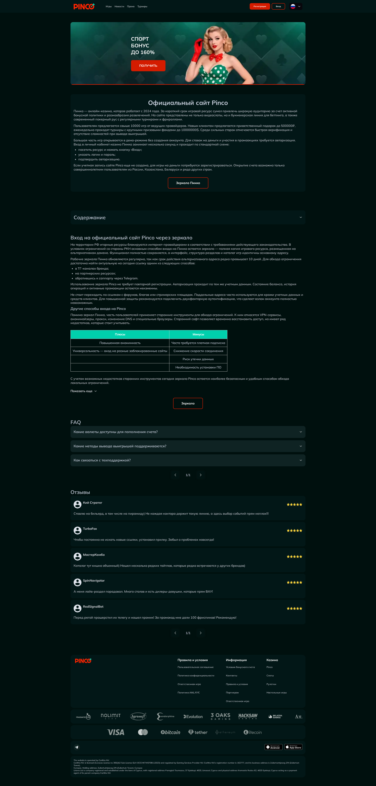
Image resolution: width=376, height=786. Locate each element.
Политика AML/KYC (189, 692)
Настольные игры (277, 692)
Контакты (231, 675)
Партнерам (232, 692)
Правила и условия (193, 660)
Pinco (270, 667)
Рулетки (271, 684)
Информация (236, 660)
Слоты (270, 675)
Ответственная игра (189, 684)
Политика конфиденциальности (196, 675)
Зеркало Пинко (188, 183)
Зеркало (188, 403)
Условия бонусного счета (240, 667)
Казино (272, 660)
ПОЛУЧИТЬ (148, 66)
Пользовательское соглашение (196, 667)
